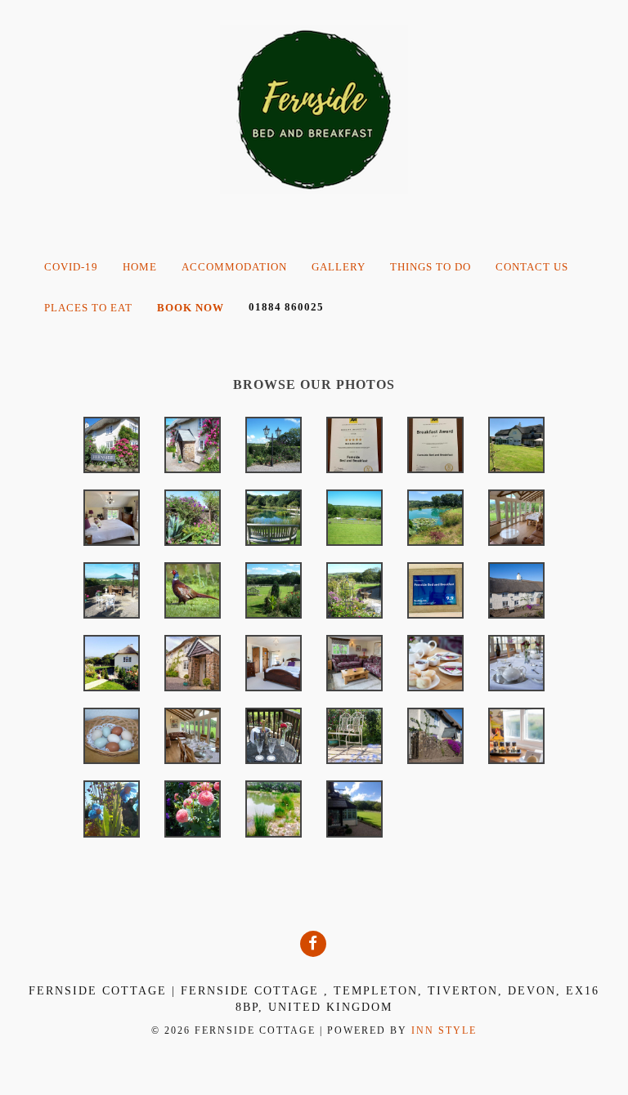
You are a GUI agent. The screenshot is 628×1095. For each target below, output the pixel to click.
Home (140, 267)
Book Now (190, 308)
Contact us (532, 267)
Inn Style (444, 1030)
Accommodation (234, 267)
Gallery (339, 267)
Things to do (430, 267)
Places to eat (88, 308)
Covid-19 (71, 267)
